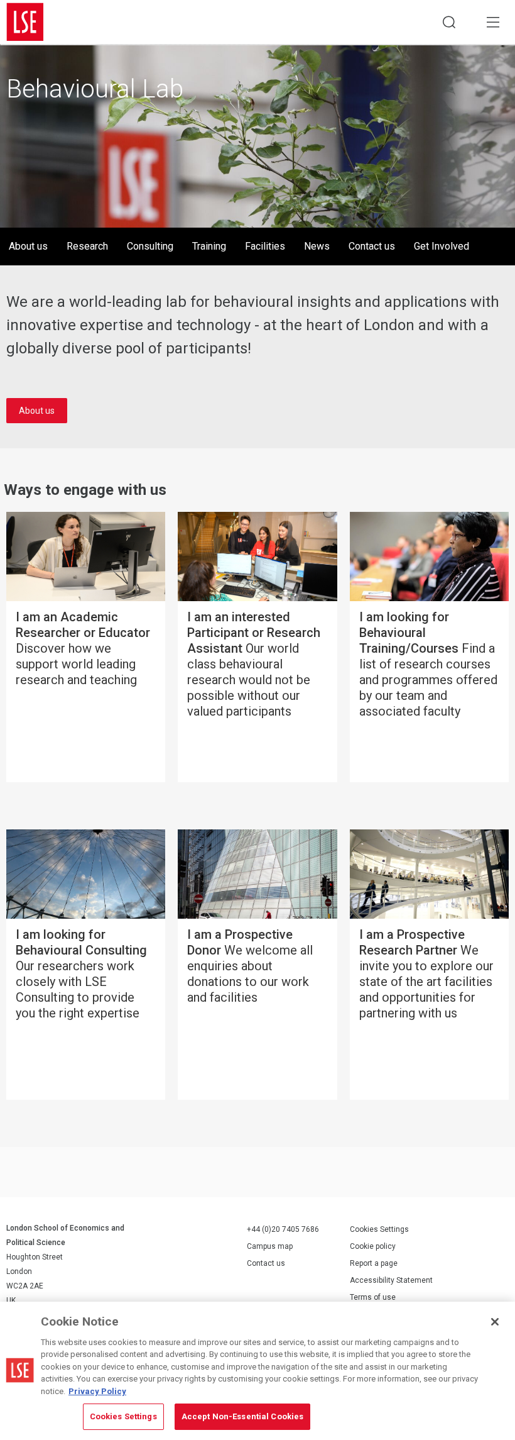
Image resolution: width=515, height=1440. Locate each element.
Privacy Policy (97, 1391)
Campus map (270, 1246)
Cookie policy (373, 1246)
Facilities (265, 246)
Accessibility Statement (391, 1280)
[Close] (495, 1322)
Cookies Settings (379, 1229)
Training (209, 246)
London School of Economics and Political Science (25, 22)
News (317, 246)
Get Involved (441, 246)
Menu (493, 22)
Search (449, 22)
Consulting (150, 246)
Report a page (374, 1263)
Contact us (372, 246)
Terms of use (373, 1297)
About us (28, 246)
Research (87, 246)
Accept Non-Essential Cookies (243, 1416)
